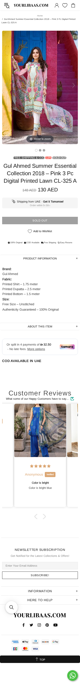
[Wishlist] (65, 5)
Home (40, 15)
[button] (37, 516)
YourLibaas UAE (31, 5)
